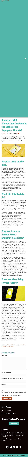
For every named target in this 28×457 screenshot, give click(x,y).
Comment (4, 355)
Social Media (10, 344)
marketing (22, 344)
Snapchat (4, 346)
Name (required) (6, 372)
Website (4, 384)
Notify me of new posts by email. (12, 395)
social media (10, 346)
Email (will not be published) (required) (12, 378)
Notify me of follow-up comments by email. (14, 392)
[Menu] (25, 58)
